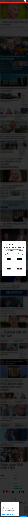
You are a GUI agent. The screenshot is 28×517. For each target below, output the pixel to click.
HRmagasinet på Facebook (18, 488)
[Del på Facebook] (24, 30)
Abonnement (16, 478)
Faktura (19, 268)
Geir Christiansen (3, 478)
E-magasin (16, 480)
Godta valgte (7, 514)
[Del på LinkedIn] (25, 30)
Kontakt (15, 476)
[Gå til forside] (12, 1)
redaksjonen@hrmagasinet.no (5, 484)
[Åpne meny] (27, 1)
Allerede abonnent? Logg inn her (14, 249)
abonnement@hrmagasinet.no (5, 487)
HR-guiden (16, 483)
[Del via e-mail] (27, 30)
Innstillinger (11, 514)
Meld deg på (4, 207)
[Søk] (25, 1)
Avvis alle (4, 514)
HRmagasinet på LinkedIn (18, 486)
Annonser (15, 481)
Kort (9, 268)
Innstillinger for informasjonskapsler (24, 516)
